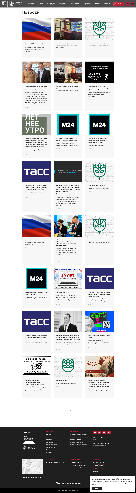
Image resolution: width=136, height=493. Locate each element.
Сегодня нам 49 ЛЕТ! (63, 292)
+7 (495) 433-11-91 (101, 437)
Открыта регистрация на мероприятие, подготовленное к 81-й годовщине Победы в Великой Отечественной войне (99, 383)
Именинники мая (61, 380)
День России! (29, 240)
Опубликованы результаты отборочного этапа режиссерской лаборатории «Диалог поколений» (99, 88)
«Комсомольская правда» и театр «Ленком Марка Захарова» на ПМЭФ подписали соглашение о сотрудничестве (68, 242)
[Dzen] (109, 432)
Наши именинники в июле (96, 185)
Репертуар (49, 439)
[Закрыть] (133, 477)
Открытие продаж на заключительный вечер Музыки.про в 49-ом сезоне (34, 382)
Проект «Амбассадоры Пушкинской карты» (99, 336)
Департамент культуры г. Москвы (79, 437)
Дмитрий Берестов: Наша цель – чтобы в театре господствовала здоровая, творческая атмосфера (68, 337)
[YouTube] (104, 432)
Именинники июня (93, 240)
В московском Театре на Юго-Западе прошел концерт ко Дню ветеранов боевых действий (36, 187)
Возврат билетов (50, 447)
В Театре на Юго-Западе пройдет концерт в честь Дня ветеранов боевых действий (99, 294)
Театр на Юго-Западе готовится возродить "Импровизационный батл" (36, 337)
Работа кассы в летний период (67, 86)
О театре (48, 434)
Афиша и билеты (50, 437)
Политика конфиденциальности (78, 444)
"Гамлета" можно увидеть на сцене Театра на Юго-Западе (66, 139)
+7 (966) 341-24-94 (101, 443)
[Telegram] (127, 4)
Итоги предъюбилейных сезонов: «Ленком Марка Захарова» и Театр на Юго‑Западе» (36, 88)
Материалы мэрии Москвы (76, 442)
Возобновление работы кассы (66, 43)
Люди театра (49, 442)
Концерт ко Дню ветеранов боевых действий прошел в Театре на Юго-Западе (97, 140)
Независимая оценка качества (78, 434)
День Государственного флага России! (35, 44)
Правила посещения (51, 444)
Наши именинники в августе (97, 43)
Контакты (48, 452)
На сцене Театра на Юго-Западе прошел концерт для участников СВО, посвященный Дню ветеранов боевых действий (68, 188)
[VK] (132, 4)
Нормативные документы (76, 439)
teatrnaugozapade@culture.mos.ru (103, 464)
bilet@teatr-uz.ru (98, 468)
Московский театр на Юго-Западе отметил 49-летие (36, 293)
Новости (48, 449)
